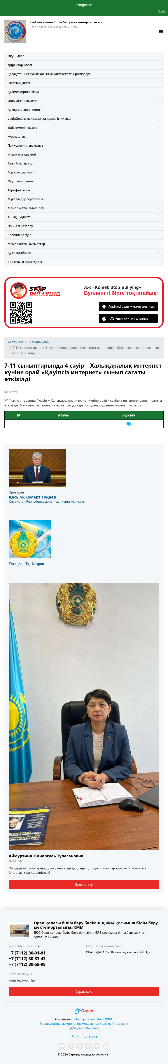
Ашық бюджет (19, 217)
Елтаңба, (16, 564)
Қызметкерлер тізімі (24, 92)
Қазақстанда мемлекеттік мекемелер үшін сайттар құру (84, 1024)
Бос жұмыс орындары (25, 262)
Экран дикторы (84, 1037)
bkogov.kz (84, 5)
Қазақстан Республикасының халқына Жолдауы (47, 502)
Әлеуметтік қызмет (23, 101)
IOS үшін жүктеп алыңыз (128, 318)
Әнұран (38, 564)
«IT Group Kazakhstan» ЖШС (92, 1019)
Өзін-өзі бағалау (20, 226)
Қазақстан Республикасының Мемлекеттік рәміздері (49, 74)
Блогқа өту (84, 884)
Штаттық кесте (19, 83)
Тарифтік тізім (19, 190)
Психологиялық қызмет (26, 145)
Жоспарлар (16, 136)
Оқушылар (16, 56)
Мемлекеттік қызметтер (26, 244)
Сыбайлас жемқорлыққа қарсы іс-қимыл (39, 119)
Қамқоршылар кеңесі (24, 110)
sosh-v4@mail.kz (22, 980)
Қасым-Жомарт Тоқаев (32, 497)
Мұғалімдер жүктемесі (25, 199)
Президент (17, 492)
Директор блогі (20, 65)
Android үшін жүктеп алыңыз (131, 306)
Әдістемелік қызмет (23, 127)
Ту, (27, 564)
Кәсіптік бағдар (20, 235)
